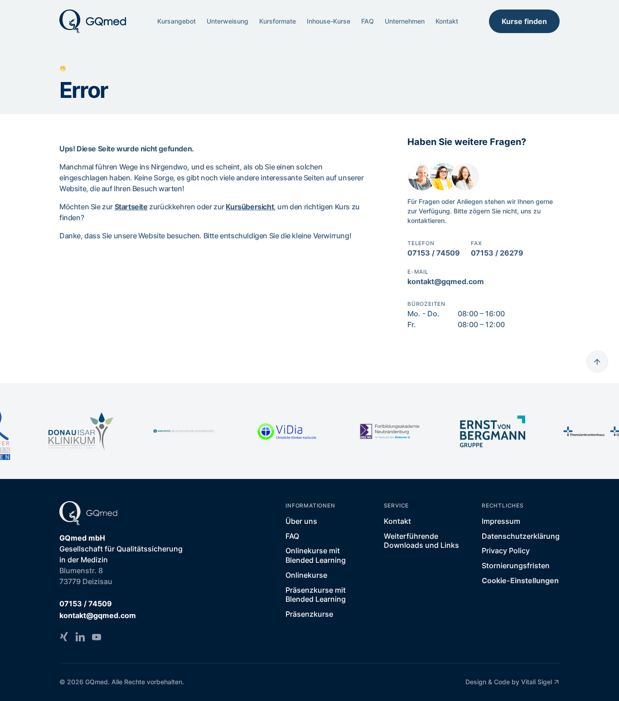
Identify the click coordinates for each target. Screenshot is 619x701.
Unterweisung (227, 21)
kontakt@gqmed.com (445, 281)
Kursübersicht (250, 206)
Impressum (501, 521)
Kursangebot (176, 21)
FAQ (367, 21)
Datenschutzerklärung (521, 536)
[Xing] (63, 636)
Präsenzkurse (309, 614)
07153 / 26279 (497, 252)
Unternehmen (405, 21)
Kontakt (446, 21)
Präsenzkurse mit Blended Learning (315, 594)
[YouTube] (96, 636)
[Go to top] (597, 361)
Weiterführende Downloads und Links (421, 541)
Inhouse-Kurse (328, 21)
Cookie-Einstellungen (520, 580)
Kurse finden (524, 21)
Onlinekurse (306, 575)
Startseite (131, 206)
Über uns (301, 521)
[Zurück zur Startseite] (93, 21)
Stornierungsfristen (516, 565)
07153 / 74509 (433, 252)
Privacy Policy (506, 550)
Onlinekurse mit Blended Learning (315, 555)
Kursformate (277, 21)
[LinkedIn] (80, 636)
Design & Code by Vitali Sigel (508, 682)
